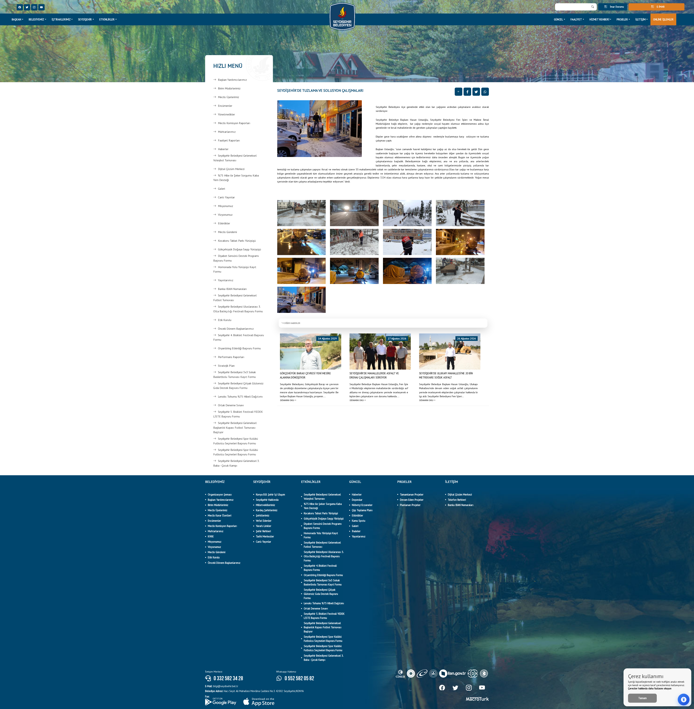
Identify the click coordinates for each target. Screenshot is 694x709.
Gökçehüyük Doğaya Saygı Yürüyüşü (239, 249)
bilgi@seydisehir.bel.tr (221, 686)
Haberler (223, 149)
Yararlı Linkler (263, 526)
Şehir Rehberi (263, 531)
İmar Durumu (617, 6)
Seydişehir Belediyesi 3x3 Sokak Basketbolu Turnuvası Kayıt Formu (234, 374)
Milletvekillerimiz (265, 505)
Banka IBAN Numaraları (232, 289)
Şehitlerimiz (262, 515)
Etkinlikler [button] (107, 19)
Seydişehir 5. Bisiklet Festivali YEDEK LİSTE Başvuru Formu (238, 414)
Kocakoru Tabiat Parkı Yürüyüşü (237, 240)
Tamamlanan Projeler (411, 494)
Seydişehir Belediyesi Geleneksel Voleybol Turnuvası (235, 158)
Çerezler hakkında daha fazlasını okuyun (649, 688)
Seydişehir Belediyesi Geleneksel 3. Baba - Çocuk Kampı (236, 463)
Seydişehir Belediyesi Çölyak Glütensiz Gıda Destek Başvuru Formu (238, 386)
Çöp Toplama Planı (362, 510)
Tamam (642, 698)
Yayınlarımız (225, 280)
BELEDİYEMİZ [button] (36, 19)
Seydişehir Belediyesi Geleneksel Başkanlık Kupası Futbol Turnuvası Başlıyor (235, 427)
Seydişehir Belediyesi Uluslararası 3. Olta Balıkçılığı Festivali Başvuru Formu (238, 309)
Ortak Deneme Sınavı (231, 405)
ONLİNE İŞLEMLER (663, 19)
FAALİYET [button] (576, 19)
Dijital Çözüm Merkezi (231, 169)
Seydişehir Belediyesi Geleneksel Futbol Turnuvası (235, 298)
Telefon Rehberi (457, 499)
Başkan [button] (16, 19)
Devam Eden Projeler (411, 499)
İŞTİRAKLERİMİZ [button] (61, 19)
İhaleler (356, 531)
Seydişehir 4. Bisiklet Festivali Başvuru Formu (238, 337)
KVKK (211, 536)
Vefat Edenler (263, 520)
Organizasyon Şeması (220, 494)
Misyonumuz (225, 206)
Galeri (221, 188)
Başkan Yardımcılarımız (232, 79)
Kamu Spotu (358, 520)
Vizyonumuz (225, 214)
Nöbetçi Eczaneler (362, 505)
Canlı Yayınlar (226, 197)
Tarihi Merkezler (265, 536)
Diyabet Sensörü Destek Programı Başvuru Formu (236, 258)
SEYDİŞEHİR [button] (85, 19)
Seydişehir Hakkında (267, 499)
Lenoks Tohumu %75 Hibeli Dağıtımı (240, 396)
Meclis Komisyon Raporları (234, 123)
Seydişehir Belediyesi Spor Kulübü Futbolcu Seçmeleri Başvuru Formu (235, 441)
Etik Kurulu (224, 320)
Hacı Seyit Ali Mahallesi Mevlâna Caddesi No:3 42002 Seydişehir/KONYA (254, 691)
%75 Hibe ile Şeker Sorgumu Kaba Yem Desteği (236, 178)
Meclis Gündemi (227, 232)
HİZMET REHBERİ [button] (599, 19)
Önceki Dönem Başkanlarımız (236, 328)
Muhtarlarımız (227, 131)
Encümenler (225, 105)
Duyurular (357, 499)
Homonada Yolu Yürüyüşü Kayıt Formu (234, 269)
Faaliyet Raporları (229, 140)
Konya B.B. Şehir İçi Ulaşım (270, 494)
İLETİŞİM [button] (640, 19)
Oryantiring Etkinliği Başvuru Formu (239, 348)
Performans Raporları (231, 357)
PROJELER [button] (622, 19)
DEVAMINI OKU (287, 400)
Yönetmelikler (226, 114)
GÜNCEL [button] (558, 19)
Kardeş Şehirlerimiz (266, 510)
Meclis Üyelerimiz (228, 97)
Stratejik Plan (226, 365)
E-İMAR (661, 6)
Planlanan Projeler (410, 505)
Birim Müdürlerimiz (229, 88)
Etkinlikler (224, 223)
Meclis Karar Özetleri (219, 515)
